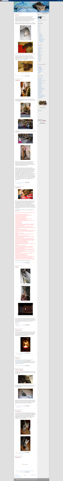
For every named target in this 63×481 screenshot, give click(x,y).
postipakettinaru (21, 453)
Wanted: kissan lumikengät (42, 39)
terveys (21, 183)
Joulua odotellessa (18, 187)
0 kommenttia (23, 365)
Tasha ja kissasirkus (41, 94)
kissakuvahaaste (41, 51)
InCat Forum (40, 66)
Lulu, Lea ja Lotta (41, 86)
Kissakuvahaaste (41, 68)
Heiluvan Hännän (17, 362)
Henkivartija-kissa (18, 457)
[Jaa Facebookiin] (28, 75)
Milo (39, 54)
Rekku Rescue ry (41, 71)
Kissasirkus (40, 83)
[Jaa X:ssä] (27, 75)
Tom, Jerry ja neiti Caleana (42, 95)
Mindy (43, 16)
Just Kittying (40, 79)
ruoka (39, 56)
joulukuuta (40, 33)
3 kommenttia (23, 182)
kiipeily (39, 50)
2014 (39, 29)
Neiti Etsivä (40, 36)
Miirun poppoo (40, 89)
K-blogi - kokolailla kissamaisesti (42, 80)
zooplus (39, 61)
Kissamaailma (40, 69)
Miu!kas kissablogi (41, 90)
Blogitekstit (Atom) (18, 476)
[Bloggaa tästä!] (26, 75)
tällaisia (26, 177)
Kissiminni (40, 85)
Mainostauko (17, 358)
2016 (39, 27)
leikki (19, 183)
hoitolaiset (40, 48)
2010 (39, 32)
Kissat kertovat (40, 84)
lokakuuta (40, 42)
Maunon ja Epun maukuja (41, 88)
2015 (39, 28)
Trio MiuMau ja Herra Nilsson (42, 96)
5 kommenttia (23, 262)
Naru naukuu (40, 91)
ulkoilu (39, 59)
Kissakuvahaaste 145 (18, 330)
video (39, 60)
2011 (39, 31)
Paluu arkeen (40, 34)
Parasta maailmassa (18, 411)
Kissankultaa (40, 70)
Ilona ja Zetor (40, 78)
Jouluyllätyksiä (17, 80)
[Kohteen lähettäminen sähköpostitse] (25, 75)
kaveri (39, 49)
